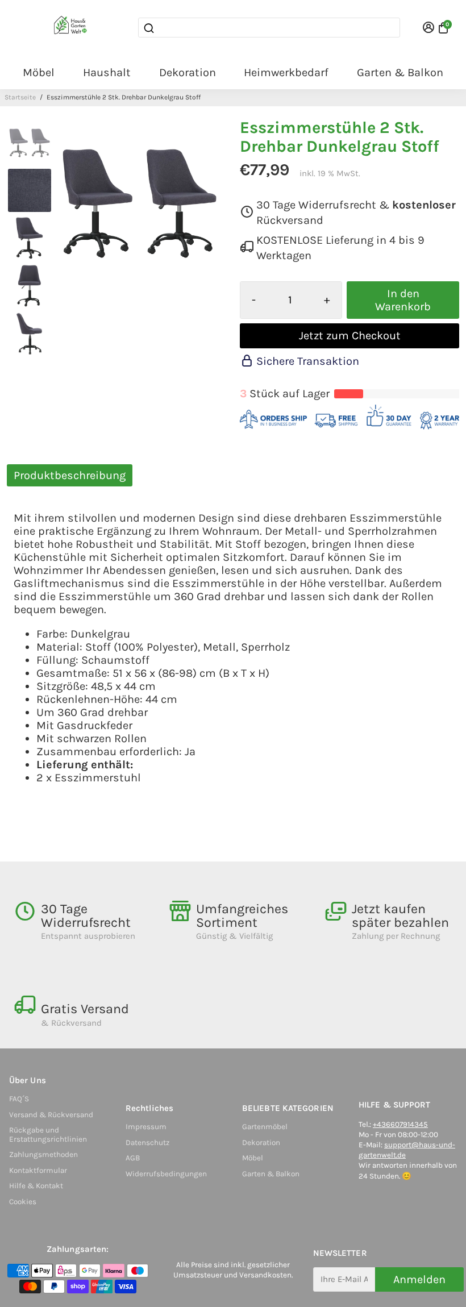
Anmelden (419, 1279)
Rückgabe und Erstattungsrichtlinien (48, 1134)
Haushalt (107, 72)
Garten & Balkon (400, 72)
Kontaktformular (38, 1170)
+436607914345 (400, 1124)
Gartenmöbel (265, 1126)
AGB (133, 1158)
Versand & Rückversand (51, 1114)
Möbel (39, 72)
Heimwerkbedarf (286, 72)
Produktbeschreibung (70, 475)
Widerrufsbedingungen (166, 1173)
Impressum (146, 1126)
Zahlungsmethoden (43, 1154)
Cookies (22, 1201)
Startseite (20, 97)
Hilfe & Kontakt (36, 1185)
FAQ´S (19, 1098)
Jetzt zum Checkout (350, 335)
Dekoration (187, 72)
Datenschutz (147, 1142)
